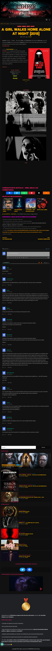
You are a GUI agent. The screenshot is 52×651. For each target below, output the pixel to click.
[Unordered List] (18, 257)
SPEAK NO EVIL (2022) (24, 556)
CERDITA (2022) (23, 545)
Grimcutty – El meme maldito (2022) (29, 522)
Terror (28, 26)
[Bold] (8, 257)
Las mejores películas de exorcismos (12, 466)
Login (48, 248)
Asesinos (19, 26)
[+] (27, 257)
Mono (30, 37)
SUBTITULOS (26, 80)
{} (25, 257)
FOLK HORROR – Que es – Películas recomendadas (32, 475)
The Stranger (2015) (7, 238)
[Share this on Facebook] (9, 193)
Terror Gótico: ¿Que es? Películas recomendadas (33, 486)
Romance (24, 26)
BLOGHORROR (6, 214)
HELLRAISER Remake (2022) (26, 534)
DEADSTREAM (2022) (24, 511)
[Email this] (39, 193)
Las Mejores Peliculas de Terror (8, 464)
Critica (20, 510)
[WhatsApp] (24, 193)
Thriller (32, 26)
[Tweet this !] (17, 193)
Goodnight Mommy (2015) (44, 238)
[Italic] (10, 257)
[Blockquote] (19, 257)
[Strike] (14, 257)
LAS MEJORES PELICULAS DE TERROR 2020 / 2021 (31, 497)
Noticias (18, 464)
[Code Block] (21, 257)
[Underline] (12, 257)
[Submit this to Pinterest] (31, 193)
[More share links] (46, 193)
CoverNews (30, 649)
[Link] (23, 257)
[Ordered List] (16, 257)
